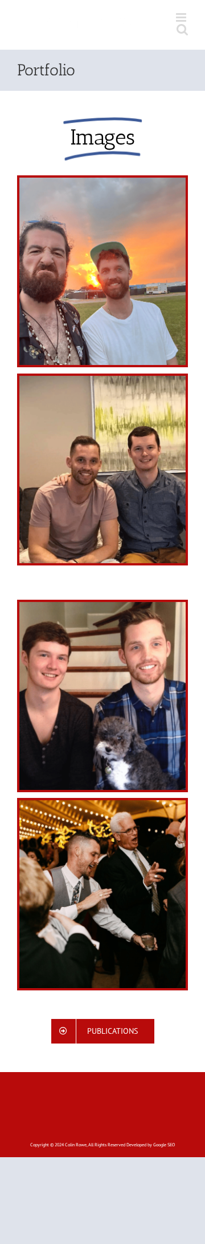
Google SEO (164, 1144)
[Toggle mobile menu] (182, 17)
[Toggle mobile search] (182, 29)
